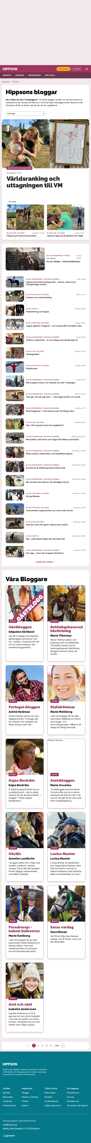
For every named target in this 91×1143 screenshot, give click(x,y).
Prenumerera (63, 69)
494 (57, 1045)
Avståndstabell (51, 1101)
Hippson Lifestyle (30, 1097)
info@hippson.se (10, 1125)
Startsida (5, 82)
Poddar (25, 1101)
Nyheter (6, 1093)
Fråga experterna (52, 1105)
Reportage (8, 1097)
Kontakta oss (73, 1101)
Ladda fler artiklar (44, 562)
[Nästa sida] (63, 1046)
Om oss (70, 1097)
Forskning (7, 1101)
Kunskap (48, 1097)
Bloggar (25, 1093)
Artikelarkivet (9, 1105)
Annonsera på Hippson (77, 1105)
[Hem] (10, 69)
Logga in (76, 69)
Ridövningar (50, 1093)
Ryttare (25, 1105)
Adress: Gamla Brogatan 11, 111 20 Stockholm (21, 1128)
